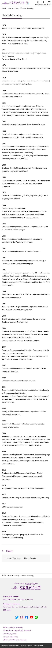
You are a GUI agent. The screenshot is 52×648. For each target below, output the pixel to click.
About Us (10, 8)
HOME (4, 8)
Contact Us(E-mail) (9, 634)
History (17, 8)
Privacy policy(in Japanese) (12, 627)
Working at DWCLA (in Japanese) (14, 640)
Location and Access (10, 637)
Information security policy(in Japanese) (17, 630)
